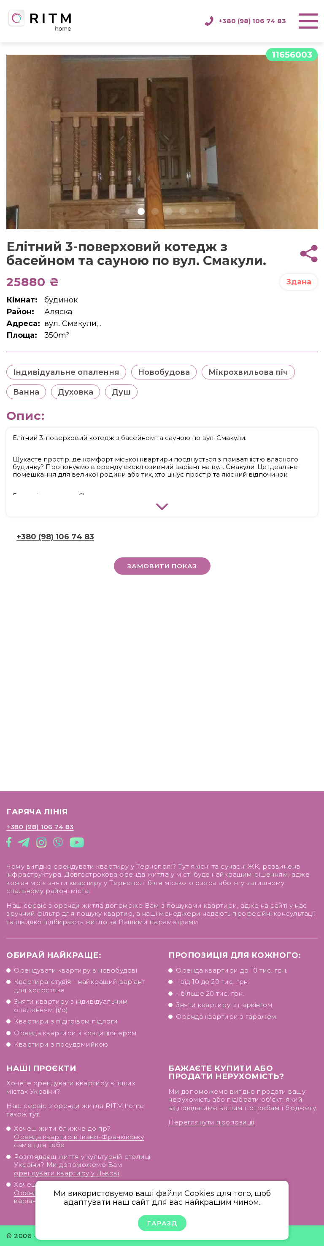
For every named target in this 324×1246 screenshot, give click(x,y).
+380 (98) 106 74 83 (252, 21)
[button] (113, 211)
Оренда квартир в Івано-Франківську (79, 1137)
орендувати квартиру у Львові (66, 1173)
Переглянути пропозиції (211, 1122)
